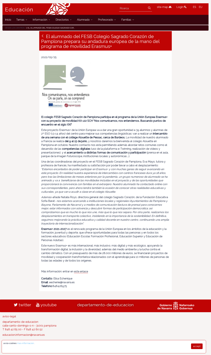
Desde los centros (15, 28)
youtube (48, 304)
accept (196, 346)
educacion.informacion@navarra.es (23, 334)
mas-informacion (25, 343)
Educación (19, 9)
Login (180, 7)
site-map (163, 7)
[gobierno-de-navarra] (175, 305)
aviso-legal (9, 316)
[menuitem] (8, 20)
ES (194, 7)
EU (200, 7)
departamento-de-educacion (105, 304)
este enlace (81, 271)
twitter (24, 304)
